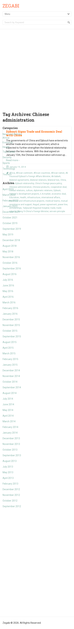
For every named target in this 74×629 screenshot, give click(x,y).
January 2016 (10, 313)
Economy (8, 142)
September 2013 (12, 455)
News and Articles (12, 134)
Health (6, 147)
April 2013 (8, 478)
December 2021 (11, 212)
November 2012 (11, 495)
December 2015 (11, 319)
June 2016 (8, 285)
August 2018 (10, 245)
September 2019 (12, 229)
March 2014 (9, 421)
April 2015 (8, 347)
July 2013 (8, 466)
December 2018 (11, 240)
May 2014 (8, 410)
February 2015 (10, 359)
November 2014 (11, 376)
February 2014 (10, 427)
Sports (6, 163)
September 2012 (12, 506)
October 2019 (10, 223)
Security (7, 157)
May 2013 (8, 472)
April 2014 (8, 415)
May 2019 (8, 234)
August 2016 (10, 274)
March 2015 (9, 353)
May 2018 (8, 251)
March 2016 (9, 302)
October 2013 (10, 449)
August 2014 (10, 393)
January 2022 (10, 206)
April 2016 (8, 296)
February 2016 (10, 308)
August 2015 (10, 342)
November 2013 (11, 444)
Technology (9, 168)
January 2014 (10, 432)
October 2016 (10, 262)
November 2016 (11, 257)
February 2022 (10, 200)
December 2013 (11, 438)
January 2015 (10, 364)
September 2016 (12, 268)
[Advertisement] (37, 68)
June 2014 (8, 404)
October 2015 (10, 330)
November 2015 (11, 325)
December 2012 (11, 489)
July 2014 (8, 398)
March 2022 (9, 195)
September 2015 (12, 336)
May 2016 (8, 291)
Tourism (7, 174)
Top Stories (9, 151)
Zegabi (11, 6)
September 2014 (12, 387)
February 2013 (10, 483)
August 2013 (10, 461)
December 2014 (11, 370)
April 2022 (8, 189)
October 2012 (10, 500)
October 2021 (10, 217)
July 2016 (8, 279)
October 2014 (10, 381)
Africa (6, 137)
